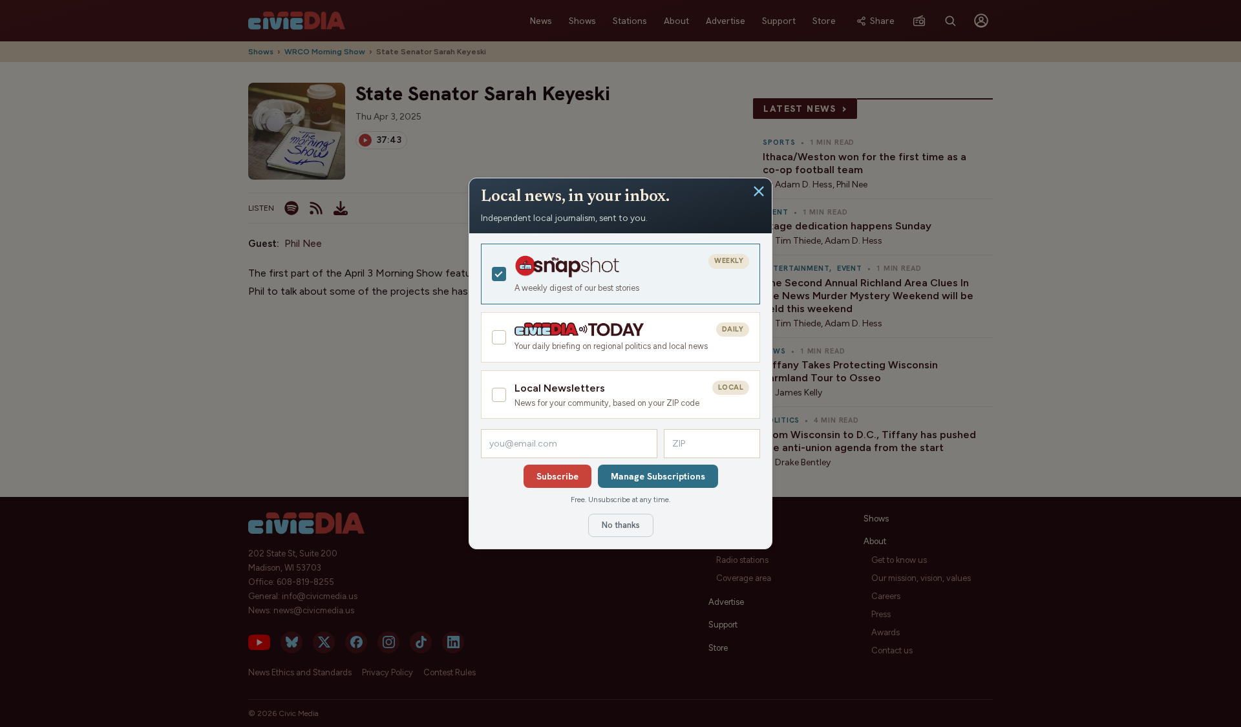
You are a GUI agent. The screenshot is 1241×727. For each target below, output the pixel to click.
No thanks (621, 525)
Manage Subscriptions (658, 476)
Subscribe (557, 476)
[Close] (759, 191)
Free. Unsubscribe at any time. (620, 499)
